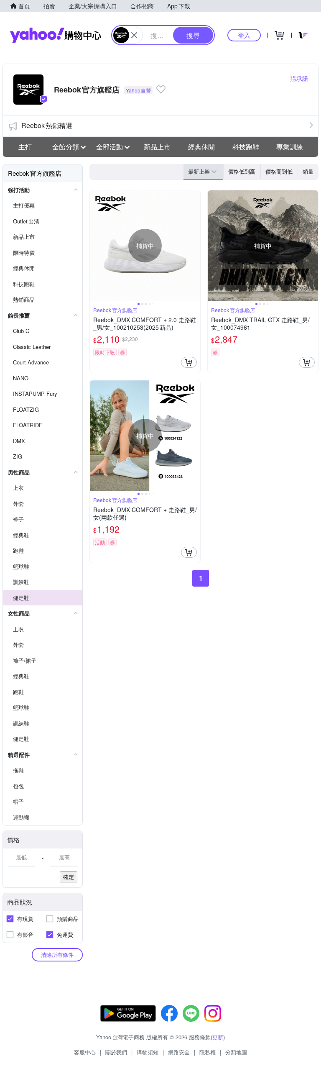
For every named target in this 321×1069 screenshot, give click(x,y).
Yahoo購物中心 (55, 35)
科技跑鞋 (245, 146)
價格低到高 (241, 171)
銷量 (308, 171)
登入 (244, 35)
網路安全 (179, 1052)
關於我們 (116, 1052)
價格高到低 (279, 171)
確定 (68, 877)
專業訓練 (289, 146)
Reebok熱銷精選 (46, 125)
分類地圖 (236, 1052)
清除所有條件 (57, 955)
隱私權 (207, 1052)
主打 (25, 146)
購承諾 (299, 78)
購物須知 (147, 1052)
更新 (217, 1037)
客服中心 (85, 1052)
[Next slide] (194, 245)
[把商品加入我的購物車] (189, 362)
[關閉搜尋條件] (134, 35)
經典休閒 (201, 146)
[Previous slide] (95, 245)
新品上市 (157, 146)
